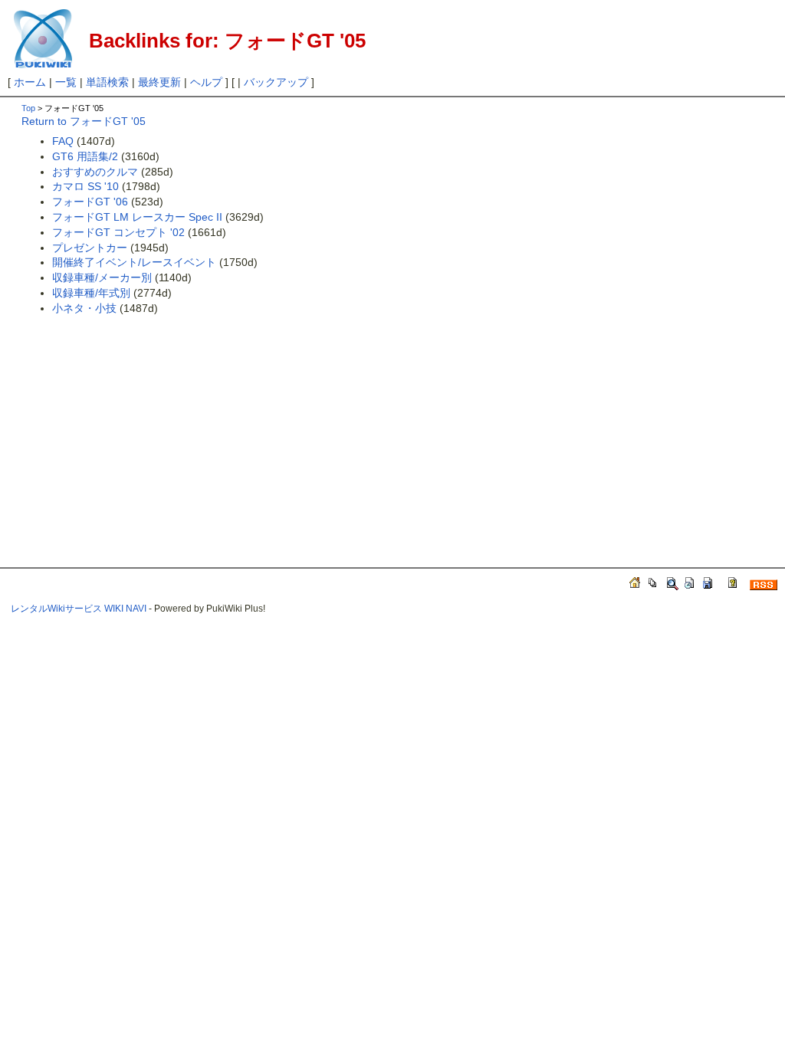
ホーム (30, 82)
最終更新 (159, 82)
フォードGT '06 (90, 201)
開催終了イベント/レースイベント (134, 262)
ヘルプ (206, 82)
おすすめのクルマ (95, 172)
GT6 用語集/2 (85, 156)
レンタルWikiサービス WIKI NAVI (78, 608)
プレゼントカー (89, 247)
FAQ (63, 141)
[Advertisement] (150, 429)
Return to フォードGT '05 (83, 121)
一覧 (66, 82)
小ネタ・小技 (84, 308)
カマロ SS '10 (85, 186)
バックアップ (276, 82)
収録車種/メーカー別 (102, 277)
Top (28, 108)
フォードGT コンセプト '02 (118, 232)
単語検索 (107, 82)
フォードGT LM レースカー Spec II (137, 217)
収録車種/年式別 (91, 293)
